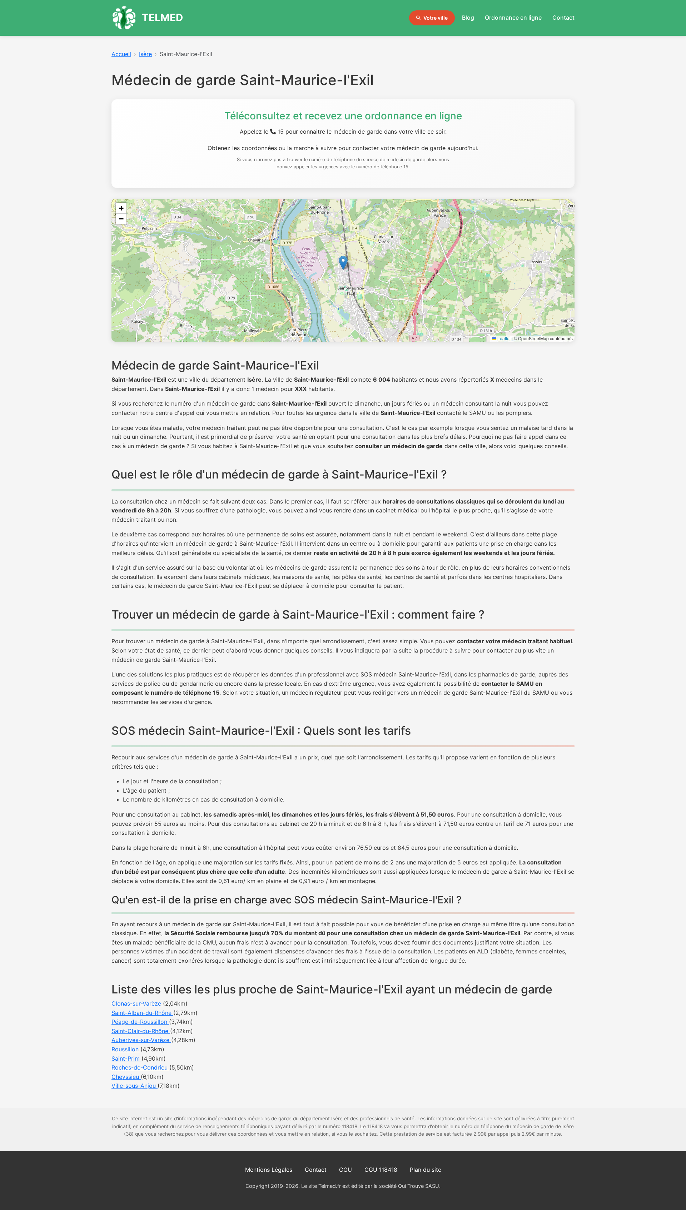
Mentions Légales (268, 1169)
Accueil (121, 54)
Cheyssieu (126, 1076)
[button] (343, 263)
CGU (345, 1169)
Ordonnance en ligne (513, 17)
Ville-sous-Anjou (134, 1085)
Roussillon (125, 1049)
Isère (145, 54)
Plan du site (425, 1169)
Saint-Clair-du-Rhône (140, 1031)
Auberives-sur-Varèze (141, 1039)
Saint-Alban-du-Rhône (142, 1012)
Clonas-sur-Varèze (137, 1003)
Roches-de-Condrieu (140, 1067)
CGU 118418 (380, 1169)
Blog (468, 17)
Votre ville (435, 18)
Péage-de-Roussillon (140, 1021)
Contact (563, 17)
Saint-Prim (126, 1058)
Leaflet (503, 338)
